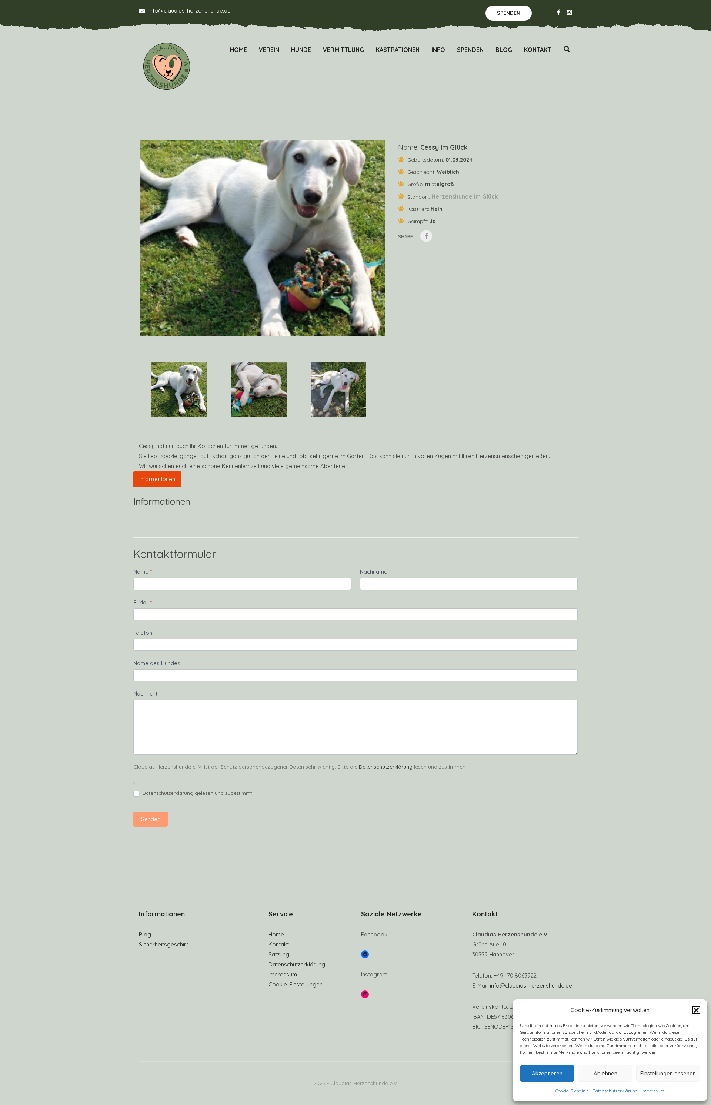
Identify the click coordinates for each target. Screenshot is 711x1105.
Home (238, 49)
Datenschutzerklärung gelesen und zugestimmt (196, 793)
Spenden (508, 13)
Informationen (157, 478)
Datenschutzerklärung (615, 1091)
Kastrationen (398, 49)
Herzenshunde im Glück (464, 196)
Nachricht (145, 693)
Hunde (301, 49)
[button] (696, 1010)
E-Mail (142, 602)
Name (142, 571)
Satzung (278, 954)
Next (398, 245)
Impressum (652, 1091)
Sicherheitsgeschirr (163, 944)
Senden (150, 819)
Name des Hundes (156, 663)
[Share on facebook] (426, 236)
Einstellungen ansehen (668, 1073)
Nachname (373, 571)
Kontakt (537, 49)
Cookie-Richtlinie (572, 1091)
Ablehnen (605, 1073)
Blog (503, 49)
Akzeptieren (547, 1073)
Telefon (142, 632)
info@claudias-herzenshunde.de (189, 10)
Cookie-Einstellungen (295, 984)
